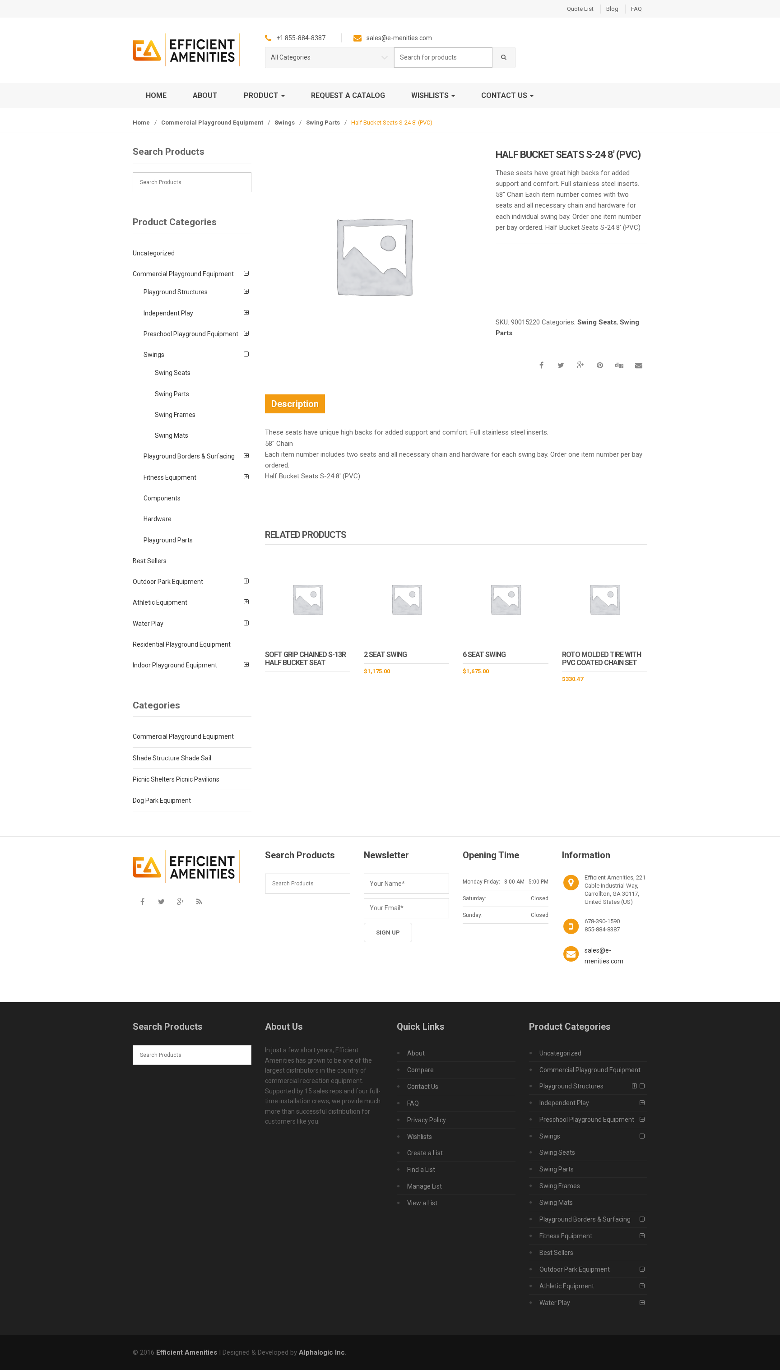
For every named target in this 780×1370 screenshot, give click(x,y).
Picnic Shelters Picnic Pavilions (176, 779)
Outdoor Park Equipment (168, 581)
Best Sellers (150, 561)
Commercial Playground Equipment (212, 122)
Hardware (158, 519)
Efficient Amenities (186, 1352)
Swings (284, 122)
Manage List (424, 1186)
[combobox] (443, 57)
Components (162, 498)
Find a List (421, 1169)
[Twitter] (161, 902)
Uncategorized (154, 253)
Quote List (580, 8)
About (205, 95)
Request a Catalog (348, 95)
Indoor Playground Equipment (175, 665)
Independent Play (168, 313)
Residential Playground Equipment (182, 644)
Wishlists (430, 95)
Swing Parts (323, 122)
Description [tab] (295, 403)
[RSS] (199, 902)
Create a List (425, 1153)
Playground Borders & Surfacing (189, 456)
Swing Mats (171, 435)
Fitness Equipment (170, 477)
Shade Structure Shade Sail (172, 758)
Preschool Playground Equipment (191, 334)
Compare (420, 1070)
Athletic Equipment (160, 602)
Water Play (148, 623)
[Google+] (180, 902)
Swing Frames (175, 414)
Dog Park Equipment (162, 800)
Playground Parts (168, 540)
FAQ (636, 8)
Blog (612, 8)
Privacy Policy (426, 1120)
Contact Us (505, 95)
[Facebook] (142, 902)
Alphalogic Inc (322, 1352)
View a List (422, 1203)
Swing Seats (597, 322)
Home (156, 95)
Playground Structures (176, 292)
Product (262, 95)
